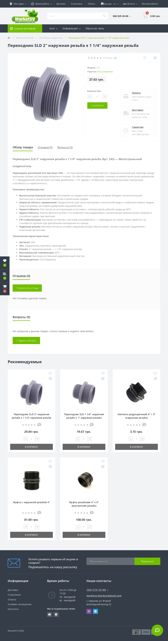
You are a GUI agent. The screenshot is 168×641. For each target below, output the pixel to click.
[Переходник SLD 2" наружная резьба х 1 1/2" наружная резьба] (31, 392)
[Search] (104, 16)
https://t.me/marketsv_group (56, 614)
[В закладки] (50, 374)
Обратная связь (94, 28)
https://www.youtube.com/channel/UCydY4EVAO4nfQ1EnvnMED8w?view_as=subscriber (49, 614)
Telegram (95, 611)
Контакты (13, 609)
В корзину (97, 105)
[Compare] (155, 58)
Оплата (91, 3)
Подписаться (147, 561)
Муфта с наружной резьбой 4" (31, 502)
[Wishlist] (145, 58)
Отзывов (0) (45, 147)
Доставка (61, 3)
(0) (115, 57)
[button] (5, 288)
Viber (88, 611)
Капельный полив (24, 37)
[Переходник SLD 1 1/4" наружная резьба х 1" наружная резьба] (84, 392)
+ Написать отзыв (27, 288)
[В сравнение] (50, 379)
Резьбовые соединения (51, 37)
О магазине (76, 3)
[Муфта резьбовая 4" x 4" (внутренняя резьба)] (84, 480)
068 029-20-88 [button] (96, 590)
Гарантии (137, 127)
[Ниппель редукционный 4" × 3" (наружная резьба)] (136, 392)
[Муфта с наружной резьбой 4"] (31, 480)
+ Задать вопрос (26, 340)
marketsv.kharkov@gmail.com (103, 595)
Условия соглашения (19, 604)
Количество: (94, 91)
